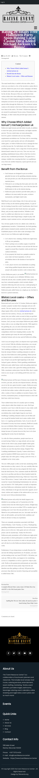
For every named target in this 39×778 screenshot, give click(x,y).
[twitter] (13, 653)
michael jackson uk (25, 311)
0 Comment (25, 56)
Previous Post (18, 587)
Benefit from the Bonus (14, 73)
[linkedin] (30, 653)
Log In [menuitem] (3, 2)
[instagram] (19, 653)
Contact (8, 732)
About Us (8, 723)
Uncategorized (5, 58)
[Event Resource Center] (18, 14)
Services (8, 726)
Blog (6, 729)
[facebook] (8, 653)
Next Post (22, 601)
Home (7, 720)
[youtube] (24, 653)
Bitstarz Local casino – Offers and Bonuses (20, 76)
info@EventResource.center (19, 755)
